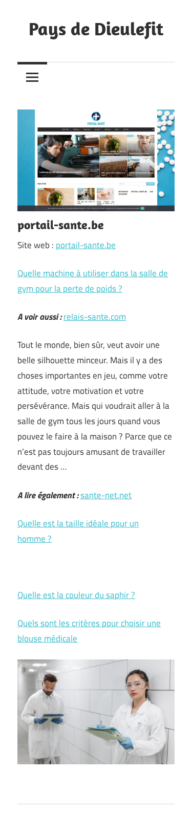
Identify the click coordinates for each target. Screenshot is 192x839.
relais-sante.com (94, 316)
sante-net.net (106, 495)
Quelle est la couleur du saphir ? (76, 595)
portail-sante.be (86, 245)
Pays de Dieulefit (96, 28)
